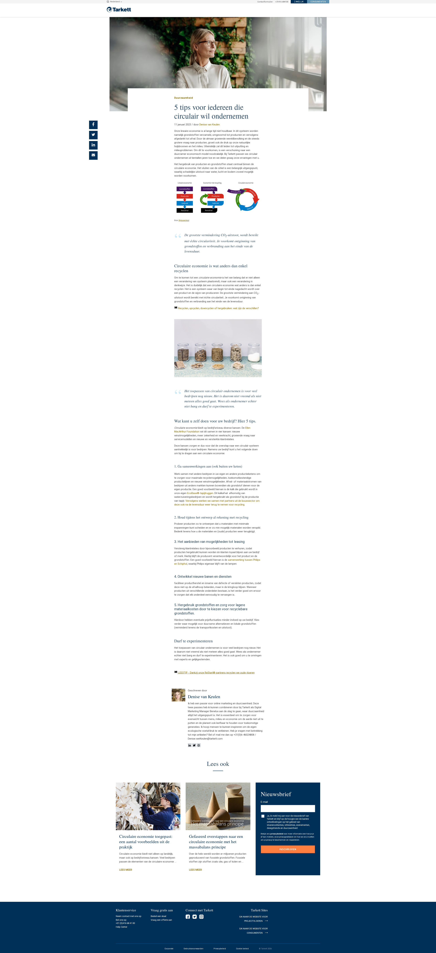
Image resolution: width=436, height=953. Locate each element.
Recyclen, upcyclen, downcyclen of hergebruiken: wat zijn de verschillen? (218, 308)
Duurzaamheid (183, 97)
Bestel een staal (158, 916)
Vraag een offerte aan (161, 920)
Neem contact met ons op (128, 916)
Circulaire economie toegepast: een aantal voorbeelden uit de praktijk (145, 841)
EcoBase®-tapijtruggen (199, 493)
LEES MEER (125, 869)
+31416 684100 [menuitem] (281, 2)
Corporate (169, 949)
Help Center (121, 927)
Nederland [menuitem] (115, 2)
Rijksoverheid (184, 220)
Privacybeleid (220, 949)
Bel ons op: (121, 920)
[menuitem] (297, 1)
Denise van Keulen (209, 124)
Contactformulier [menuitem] (265, 2)
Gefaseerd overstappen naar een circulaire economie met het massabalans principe (216, 841)
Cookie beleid (242, 949)
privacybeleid (276, 834)
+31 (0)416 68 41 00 (125, 923)
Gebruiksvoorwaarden (193, 949)
